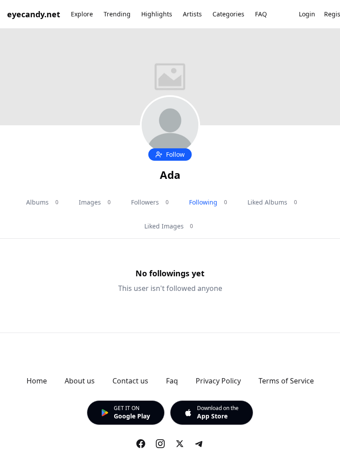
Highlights (156, 14)
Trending (117, 14)
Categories (228, 14)
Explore (82, 14)
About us (80, 381)
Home (37, 381)
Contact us (130, 381)
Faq (172, 381)
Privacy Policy (218, 381)
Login (307, 14)
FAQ (261, 14)
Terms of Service (286, 381)
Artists (192, 14)
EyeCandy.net (33, 14)
